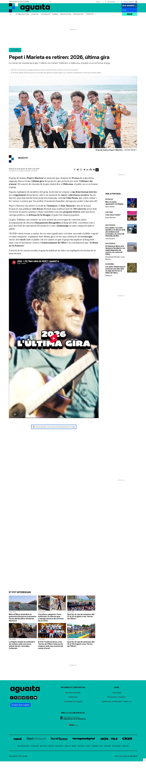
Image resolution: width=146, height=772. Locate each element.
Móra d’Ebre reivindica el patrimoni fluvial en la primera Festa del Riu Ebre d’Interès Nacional (22, 617)
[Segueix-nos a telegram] (23, 698)
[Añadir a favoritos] (97, 169)
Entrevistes (78, 14)
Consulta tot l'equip (73, 701)
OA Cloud (133, 756)
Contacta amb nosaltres (20, 705)
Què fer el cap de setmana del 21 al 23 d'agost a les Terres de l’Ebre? (80, 616)
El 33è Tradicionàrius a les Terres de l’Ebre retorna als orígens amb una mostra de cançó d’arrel (50, 645)
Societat (35, 14)
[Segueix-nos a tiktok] (31, 698)
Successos (45, 14)
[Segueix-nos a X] (15, 698)
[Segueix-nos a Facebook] (11, 698)
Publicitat (73, 697)
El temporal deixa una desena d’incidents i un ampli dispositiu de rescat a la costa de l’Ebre (115, 250)
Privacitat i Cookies (117, 697)
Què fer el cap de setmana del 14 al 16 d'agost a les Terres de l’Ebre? (80, 644)
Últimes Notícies (22, 14)
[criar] (127, 739)
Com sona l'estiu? (113, 215)
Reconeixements (73, 692)
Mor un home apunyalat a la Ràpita (114, 203)
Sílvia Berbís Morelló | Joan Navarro (115, 258)
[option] (73, 114)
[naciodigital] (18, 739)
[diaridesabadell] (36, 739)
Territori (91, 14)
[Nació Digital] (29, 8)
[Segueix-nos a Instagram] (19, 698)
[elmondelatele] (108, 739)
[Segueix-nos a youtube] (27, 698)
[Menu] (10, 14)
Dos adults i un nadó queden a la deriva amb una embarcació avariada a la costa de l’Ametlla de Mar (115, 232)
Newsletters (111, 2)
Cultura (15, 50)
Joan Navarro (110, 238)
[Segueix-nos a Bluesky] (35, 698)
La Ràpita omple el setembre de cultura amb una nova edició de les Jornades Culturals (22, 645)
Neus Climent (110, 207)
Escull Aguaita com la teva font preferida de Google (55, 427)
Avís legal (116, 692)
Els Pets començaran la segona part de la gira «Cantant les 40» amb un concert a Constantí (44, 70)
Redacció (108, 275)
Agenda (55, 14)
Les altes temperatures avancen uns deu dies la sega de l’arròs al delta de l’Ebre (115, 270)
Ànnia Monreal (110, 217)
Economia (109, 264)
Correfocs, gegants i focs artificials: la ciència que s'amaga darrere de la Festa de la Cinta (50, 617)
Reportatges (65, 14)
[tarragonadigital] (83, 739)
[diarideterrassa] (59, 739)
